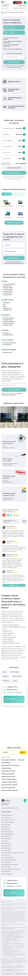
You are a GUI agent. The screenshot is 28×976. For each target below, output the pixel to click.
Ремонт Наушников (6, 866)
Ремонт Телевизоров (6, 815)
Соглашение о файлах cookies (20, 973)
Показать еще (14, 585)
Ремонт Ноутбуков (5, 824)
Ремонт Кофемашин (6, 817)
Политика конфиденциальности (7, 973)
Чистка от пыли (6, 152)
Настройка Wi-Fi (7, 158)
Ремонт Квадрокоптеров (7, 857)
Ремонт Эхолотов (5, 855)
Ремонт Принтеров (5, 829)
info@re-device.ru (12, 689)
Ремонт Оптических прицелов (8, 859)
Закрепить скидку (14, 62)
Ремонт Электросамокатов (7, 822)
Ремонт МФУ (4, 841)
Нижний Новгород (16, 676)
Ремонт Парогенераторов (7, 834)
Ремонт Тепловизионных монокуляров (10, 869)
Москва (4, 671)
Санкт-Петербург (15, 671)
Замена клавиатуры (7, 140)
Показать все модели (14, 222)
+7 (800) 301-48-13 (22, 5)
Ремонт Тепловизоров (6, 873)
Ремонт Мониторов (6, 843)
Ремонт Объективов (6, 838)
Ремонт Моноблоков (6, 862)
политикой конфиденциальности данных (14, 263)
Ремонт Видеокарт (5, 871)
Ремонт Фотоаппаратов (7, 831)
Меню (25, 800)
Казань (15, 680)
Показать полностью (14, 172)
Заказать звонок (14, 258)
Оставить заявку (14, 389)
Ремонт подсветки (7, 146)
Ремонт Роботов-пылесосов (8, 819)
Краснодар (5, 676)
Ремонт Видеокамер (6, 848)
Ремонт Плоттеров (5, 850)
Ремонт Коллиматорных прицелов (9, 864)
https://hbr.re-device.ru (9, 969)
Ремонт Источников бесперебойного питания (12, 852)
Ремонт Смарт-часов (6, 836)
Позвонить (18, 2)
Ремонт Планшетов (6, 845)
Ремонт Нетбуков (5, 827)
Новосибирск (6, 680)
